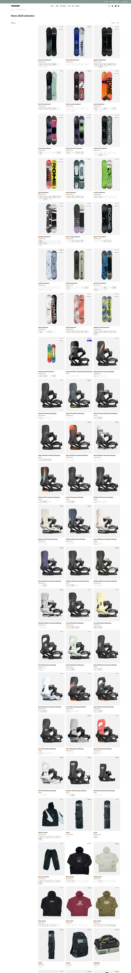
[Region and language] (118, 6)
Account (116, 1)
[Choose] (62, 56)
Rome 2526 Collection (20, 9)
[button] (118, 23)
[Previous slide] (40, 42)
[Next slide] (62, 42)
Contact (111, 1)
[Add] (117, 828)
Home (12, 9)
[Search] (109, 6)
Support (106, 1)
